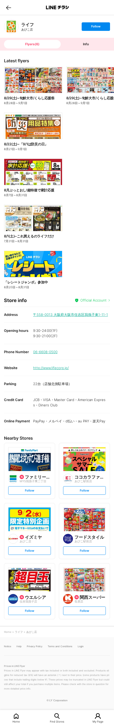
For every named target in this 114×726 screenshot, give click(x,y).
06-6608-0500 (45, 352)
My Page (98, 721)
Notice (7, 646)
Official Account (93, 300)
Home (16, 721)
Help (18, 646)
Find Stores (57, 721)
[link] (11, 26)
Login (81, 646)
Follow (95, 27)
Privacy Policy (34, 646)
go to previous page (8, 7)
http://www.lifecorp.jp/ (51, 368)
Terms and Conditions (60, 646)
